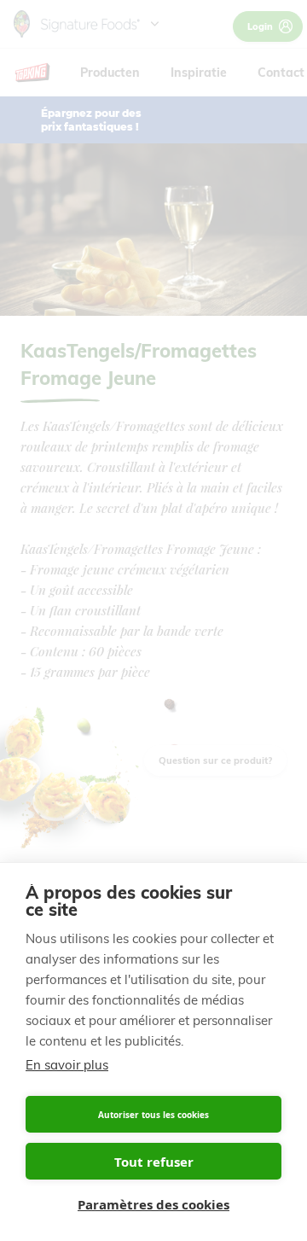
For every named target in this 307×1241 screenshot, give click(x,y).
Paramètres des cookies (153, 1204)
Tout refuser (154, 1161)
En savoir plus (67, 1065)
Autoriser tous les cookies (153, 1115)
